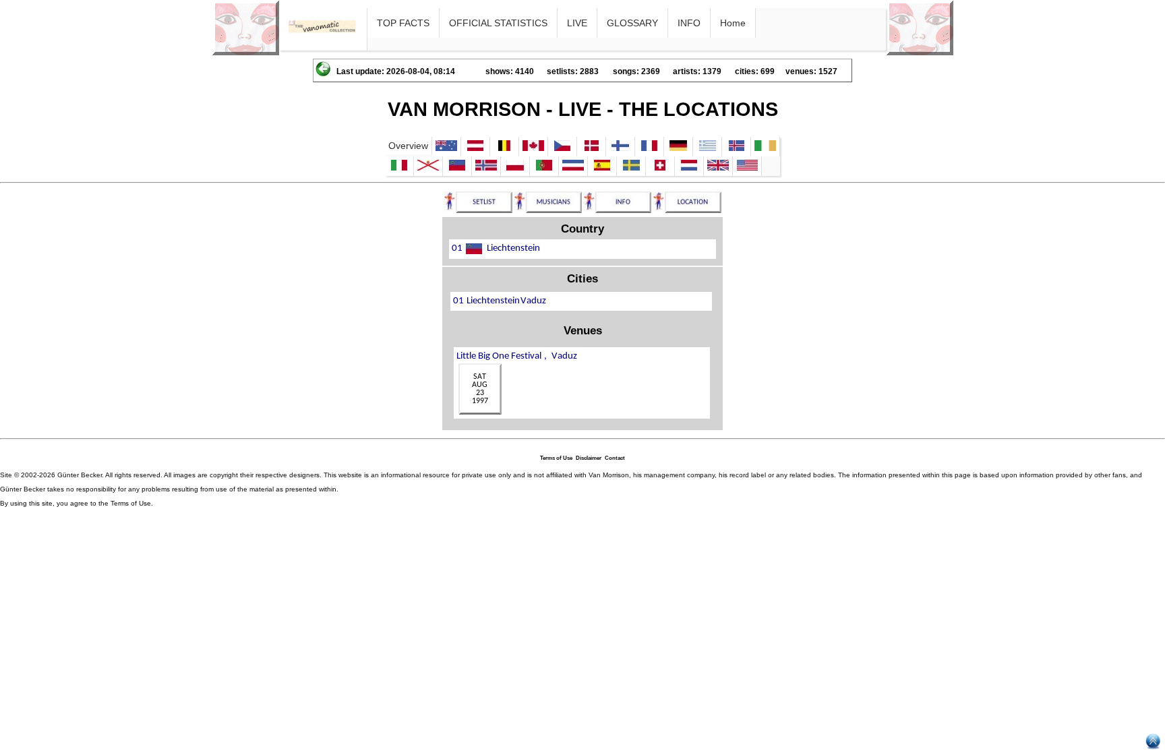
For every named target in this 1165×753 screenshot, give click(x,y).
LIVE (577, 23)
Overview (408, 145)
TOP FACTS (403, 23)
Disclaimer (588, 458)
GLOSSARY (632, 23)
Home (733, 23)
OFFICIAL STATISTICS (498, 23)
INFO (689, 23)
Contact (615, 458)
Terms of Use (556, 458)
